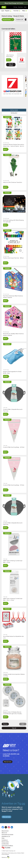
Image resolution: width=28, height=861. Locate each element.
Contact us (5, 840)
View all (14, 728)
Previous (5, 724)
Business (20, 7)
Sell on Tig (4, 832)
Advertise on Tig (6, 836)
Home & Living (7, 16)
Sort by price (14, 113)
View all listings (11, 64)
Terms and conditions (7, 845)
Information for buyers (7, 834)
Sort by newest (14, 110)
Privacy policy (5, 841)
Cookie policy (5, 843)
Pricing (15, 7)
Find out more (7, 761)
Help (25, 7)
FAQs (3, 838)
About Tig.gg (5, 830)
